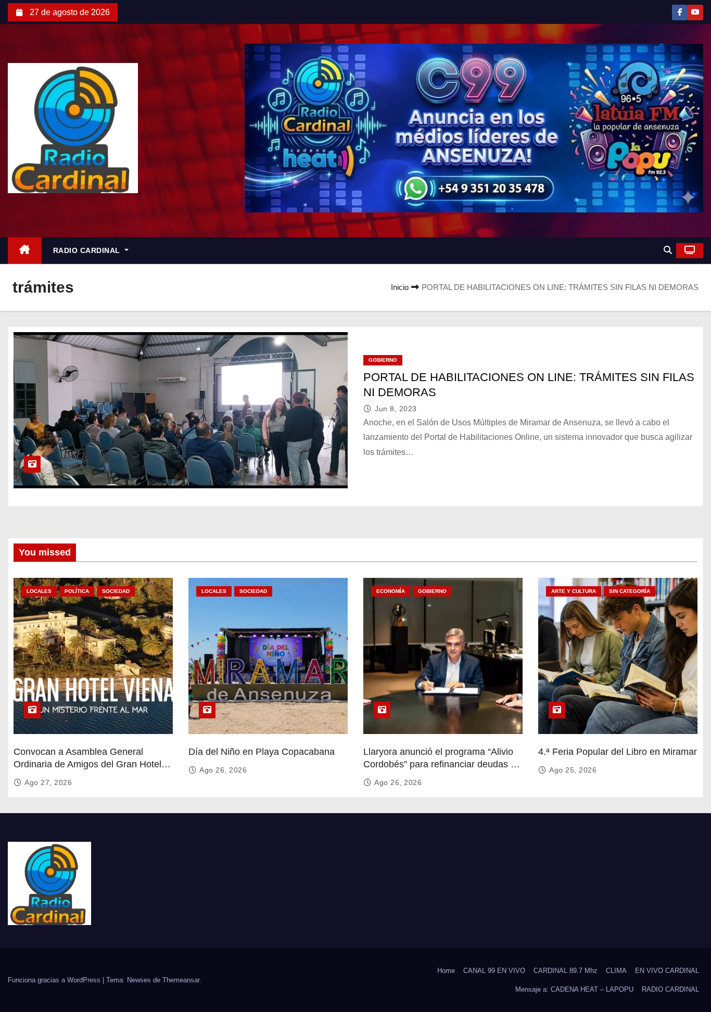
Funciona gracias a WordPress (55, 980)
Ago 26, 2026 (223, 770)
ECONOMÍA (390, 591)
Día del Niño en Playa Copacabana (261, 752)
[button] (668, 250)
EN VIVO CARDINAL (667, 971)
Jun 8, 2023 (396, 408)
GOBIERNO (383, 360)
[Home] (25, 250)
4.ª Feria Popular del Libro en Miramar (617, 752)
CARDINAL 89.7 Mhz (566, 971)
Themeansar (180, 980)
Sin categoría (629, 591)
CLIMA (616, 971)
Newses (139, 980)
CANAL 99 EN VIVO (494, 971)
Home (446, 971)
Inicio (400, 287)
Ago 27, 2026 (48, 782)
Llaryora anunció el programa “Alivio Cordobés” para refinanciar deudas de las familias (442, 764)
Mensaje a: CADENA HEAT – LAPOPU (574, 989)
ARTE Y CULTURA (573, 591)
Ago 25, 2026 (572, 770)
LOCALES (39, 591)
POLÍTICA (77, 591)
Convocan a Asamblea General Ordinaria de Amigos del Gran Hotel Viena (87, 764)
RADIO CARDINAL (88, 250)
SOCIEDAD (116, 591)
